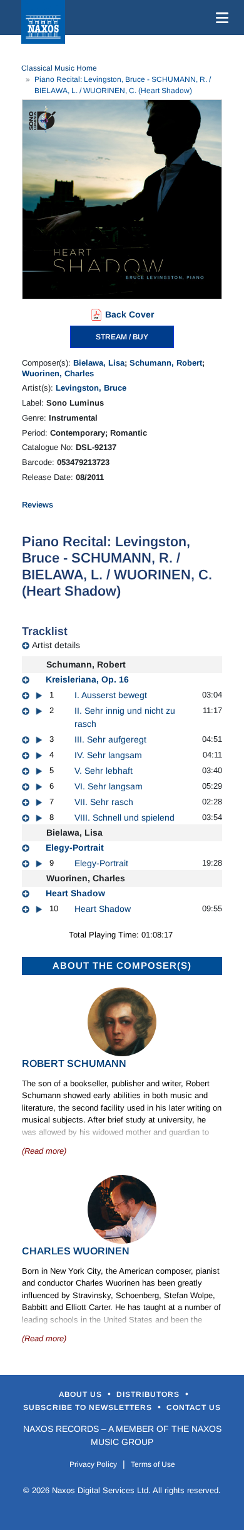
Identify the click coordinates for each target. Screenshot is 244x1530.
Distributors (149, 1394)
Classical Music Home (59, 68)
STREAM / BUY (122, 336)
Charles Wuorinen (76, 1251)
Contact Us (193, 1407)
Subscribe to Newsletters (89, 1407)
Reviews (37, 504)
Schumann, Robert (166, 363)
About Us (81, 1394)
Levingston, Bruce (91, 387)
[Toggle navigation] (219, 17)
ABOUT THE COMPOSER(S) (122, 965)
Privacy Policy (93, 1464)
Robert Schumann (74, 1063)
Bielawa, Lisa (99, 363)
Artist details (56, 645)
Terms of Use (153, 1464)
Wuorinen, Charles (58, 373)
